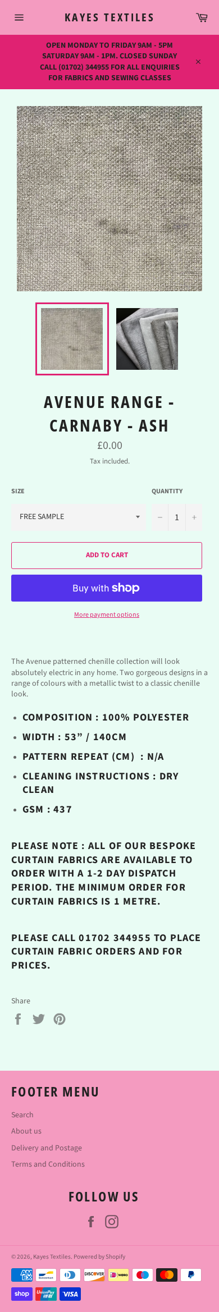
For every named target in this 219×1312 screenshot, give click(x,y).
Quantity (167, 491)
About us (26, 1131)
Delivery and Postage (46, 1148)
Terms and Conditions (48, 1164)
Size (18, 491)
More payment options (106, 615)
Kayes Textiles (110, 17)
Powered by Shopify (99, 1257)
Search (22, 1115)
